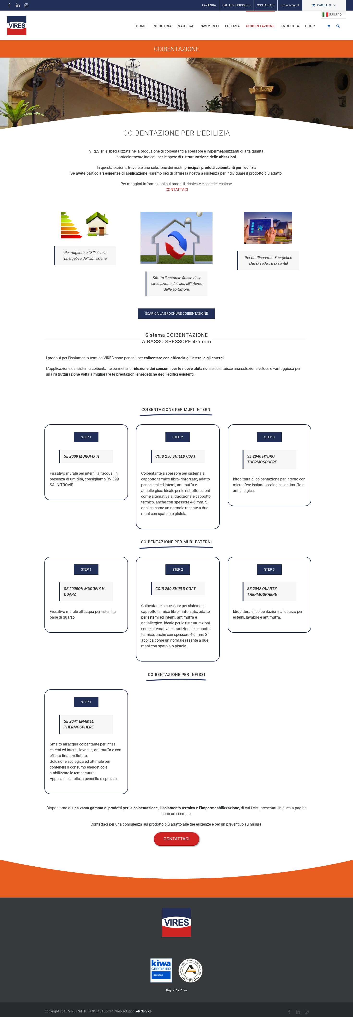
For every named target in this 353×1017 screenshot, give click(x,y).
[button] (338, 25)
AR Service (144, 1011)
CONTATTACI (176, 189)
